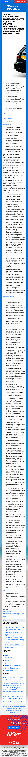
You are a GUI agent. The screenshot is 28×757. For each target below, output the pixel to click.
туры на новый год (15, 701)
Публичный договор (14, 712)
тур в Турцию (13, 699)
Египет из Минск (10, 683)
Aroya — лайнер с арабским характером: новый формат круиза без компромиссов (15, 645)
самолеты (21, 698)
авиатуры (14, 689)
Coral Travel (19, 677)
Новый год (19, 685)
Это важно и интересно (11, 670)
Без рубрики (8, 657)
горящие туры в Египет (15, 693)
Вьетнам (8, 681)
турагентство (6, 616)
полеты (4, 698)
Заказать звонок (14, 727)
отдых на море (18, 696)
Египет (18, 682)
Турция (9, 689)
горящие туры (6, 693)
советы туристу (7, 699)
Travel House (17, 613)
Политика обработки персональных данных (14, 706)
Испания (8, 685)
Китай (11, 685)
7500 (4, 113)
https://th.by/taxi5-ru (8, 296)
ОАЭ (22, 685)
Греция (11, 681)
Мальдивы (14, 685)
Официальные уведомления (13, 665)
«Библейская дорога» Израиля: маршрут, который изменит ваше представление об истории (14, 627)
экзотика (21, 701)
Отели (6, 663)
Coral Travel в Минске (9, 680)
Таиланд (5, 687)
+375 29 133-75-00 (8, 119)
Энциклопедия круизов (11, 668)
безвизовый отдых (7, 691)
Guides (6, 654)
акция (22, 613)
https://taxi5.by (7, 124)
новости (11, 694)
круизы (8, 694)
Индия (4, 685)
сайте (4, 590)
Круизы (7, 660)
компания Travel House (8, 614)
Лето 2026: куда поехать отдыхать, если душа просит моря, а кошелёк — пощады (15, 640)
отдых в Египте (16, 694)
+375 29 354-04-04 (14, 723)
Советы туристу (9, 667)
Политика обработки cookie (14, 708)
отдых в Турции (10, 696)
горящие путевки (20, 691)
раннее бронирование (12, 698)
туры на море (7, 701)
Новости (7, 662)
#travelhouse (6, 613)
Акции (4, 611)
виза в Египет (14, 691)
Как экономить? (11, 611)
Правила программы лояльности (14, 710)
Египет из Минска (19, 683)
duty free (11, 613)
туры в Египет (20, 699)
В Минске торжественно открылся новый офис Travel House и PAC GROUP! (15, 632)
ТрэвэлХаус (17, 614)
